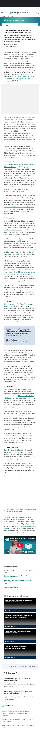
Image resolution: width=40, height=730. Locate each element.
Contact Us (4, 713)
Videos (3, 727)
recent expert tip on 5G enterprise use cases (19, 272)
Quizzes (23, 725)
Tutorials (32, 725)
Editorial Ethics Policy (13, 711)
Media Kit (27, 713)
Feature (6, 25)
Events (3, 721)
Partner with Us (20, 713)
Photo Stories (16, 725)
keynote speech (29, 377)
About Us (4, 711)
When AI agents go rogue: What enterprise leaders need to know (18, 692)
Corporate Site (5, 715)
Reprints (12, 719)
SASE (16, 131)
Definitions (23, 719)
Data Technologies (32, 666)
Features (9, 721)
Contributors (5, 719)
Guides (3, 725)
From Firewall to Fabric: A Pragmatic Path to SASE (18, 571)
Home (3, 16)
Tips (27, 725)
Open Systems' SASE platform (14, 450)
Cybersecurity (21, 666)
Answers (17, 719)
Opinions (9, 725)
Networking (10, 16)
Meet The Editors (24, 711)
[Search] (37, 12)
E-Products (30, 719)
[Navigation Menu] (2, 12)
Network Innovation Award (13, 120)
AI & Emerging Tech (10, 666)
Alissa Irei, (7, 44)
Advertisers (12, 713)
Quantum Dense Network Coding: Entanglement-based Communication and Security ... (19, 575)
